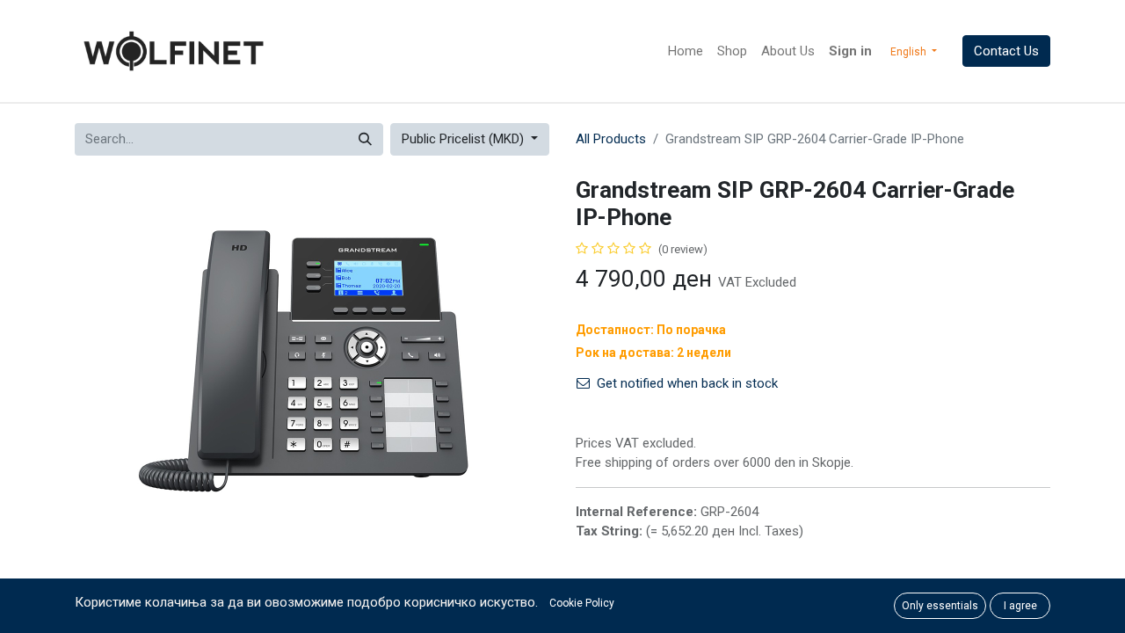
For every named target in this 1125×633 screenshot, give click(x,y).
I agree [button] (1020, 606)
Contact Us (1006, 51)
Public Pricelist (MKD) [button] (464, 139)
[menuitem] (685, 51)
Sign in (850, 51)
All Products (611, 139)
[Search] (365, 139)
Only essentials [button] (940, 606)
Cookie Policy (581, 603)
